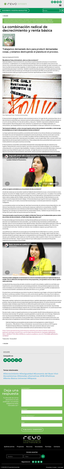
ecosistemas (11, 376)
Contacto (57, 446)
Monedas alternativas (29, 376)
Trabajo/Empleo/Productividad (42, 22)
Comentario (25, 388)
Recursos (29, 446)
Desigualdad (27, 374)
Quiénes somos (9, 446)
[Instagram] (55, 2)
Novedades (39, 446)
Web (22, 422)
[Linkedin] (57, 2)
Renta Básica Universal (16, 378)
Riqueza (32, 378)
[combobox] (51, 10)
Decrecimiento (12, 374)
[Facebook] (52, 2)
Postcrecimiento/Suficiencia (13, 20)
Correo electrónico (27, 416)
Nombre (24, 409)
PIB (43, 376)
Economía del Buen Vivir (46, 374)
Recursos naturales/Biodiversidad (35, 20)
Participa (48, 446)
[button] (60, 5)
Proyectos (20, 446)
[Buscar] (62, 10)
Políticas (50, 376)
